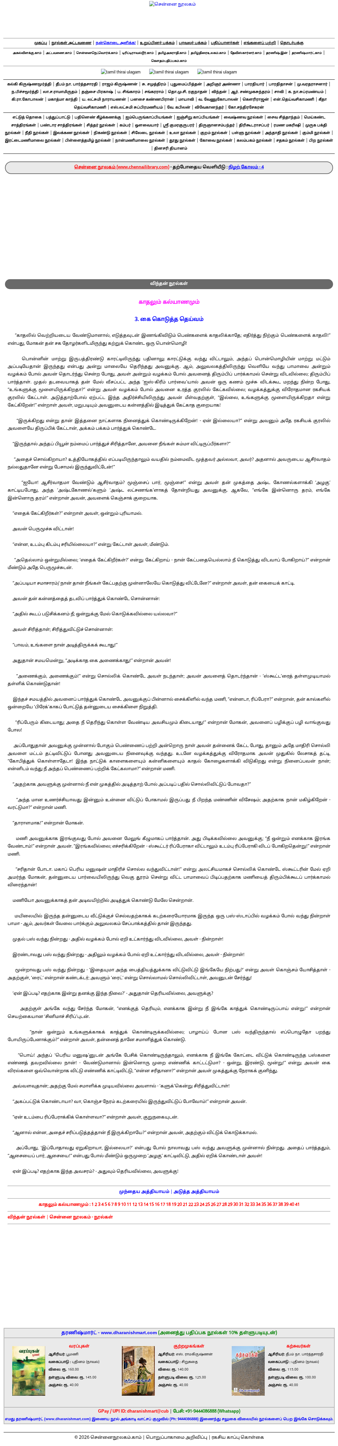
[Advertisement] (169, 223)
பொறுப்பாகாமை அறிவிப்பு (176, 1437)
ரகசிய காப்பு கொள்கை (238, 1437)
